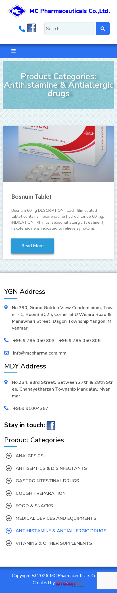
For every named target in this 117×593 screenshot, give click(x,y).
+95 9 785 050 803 (34, 341)
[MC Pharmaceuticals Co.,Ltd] (58, 10)
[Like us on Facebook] (31, 29)
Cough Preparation (41, 493)
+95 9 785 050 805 (80, 341)
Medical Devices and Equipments (56, 518)
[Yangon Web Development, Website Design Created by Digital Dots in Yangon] (70, 583)
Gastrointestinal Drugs (47, 481)
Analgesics (29, 456)
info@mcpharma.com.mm (39, 353)
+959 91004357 (30, 408)
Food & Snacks (34, 506)
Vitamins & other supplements (54, 543)
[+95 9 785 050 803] (22, 29)
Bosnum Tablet (31, 196)
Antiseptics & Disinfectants (51, 468)
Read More (32, 246)
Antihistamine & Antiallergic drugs (61, 531)
